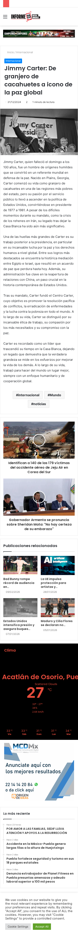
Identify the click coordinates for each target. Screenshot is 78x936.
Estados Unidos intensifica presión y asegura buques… (18, 625)
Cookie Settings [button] (18, 926)
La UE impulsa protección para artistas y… (53, 583)
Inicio (10, 52)
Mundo (55, 395)
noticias (39, 404)
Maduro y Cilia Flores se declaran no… (57, 623)
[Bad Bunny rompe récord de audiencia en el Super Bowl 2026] (20, 565)
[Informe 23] (25, 16)
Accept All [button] (41, 926)
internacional (28, 395)
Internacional (24, 52)
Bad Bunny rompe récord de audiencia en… (18, 583)
